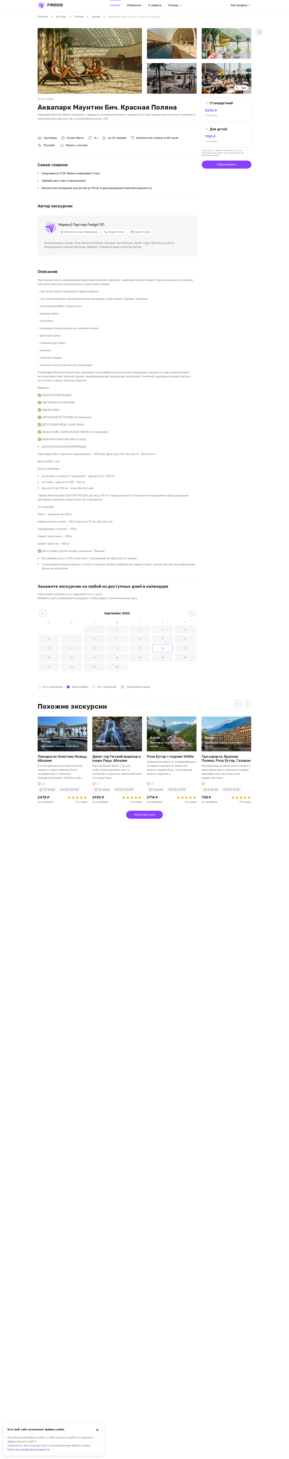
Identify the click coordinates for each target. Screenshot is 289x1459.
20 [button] (49, 657)
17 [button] (140, 648)
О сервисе (154, 5)
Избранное (134, 5)
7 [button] (71, 639)
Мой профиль (239, 5)
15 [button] (94, 648)
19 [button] (185, 648)
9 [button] (117, 639)
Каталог (115, 5)
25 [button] (162, 657)
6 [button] (49, 639)
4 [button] (162, 629)
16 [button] (117, 648)
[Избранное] (259, 32)
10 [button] (140, 639)
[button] (42, 613)
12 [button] (185, 639)
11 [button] (162, 639)
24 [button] (140, 657)
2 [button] (117, 629)
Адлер (96, 16)
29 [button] (94, 667)
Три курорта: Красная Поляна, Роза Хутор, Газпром (226, 759)
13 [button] (49, 648)
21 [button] (72, 657)
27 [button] (49, 667)
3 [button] (139, 629)
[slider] (77, 797)
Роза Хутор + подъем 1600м (170, 757)
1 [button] (94, 629)
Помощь (173, 5)
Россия (79, 16)
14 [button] (72, 648)
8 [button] (94, 639)
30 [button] (117, 667)
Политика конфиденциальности (28, 1449)
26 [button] (185, 657)
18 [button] (163, 648)
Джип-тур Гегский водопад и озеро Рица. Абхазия (116, 759)
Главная (43, 16)
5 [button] (185, 629)
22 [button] (94, 657)
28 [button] (71, 667)
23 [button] (117, 657)
